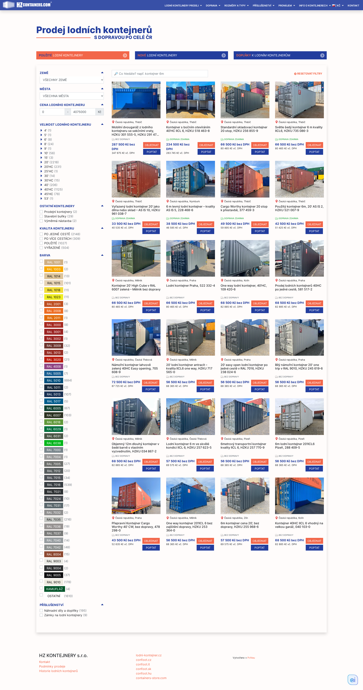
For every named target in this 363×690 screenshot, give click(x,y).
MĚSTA (45, 89)
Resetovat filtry (309, 73)
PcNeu (251, 657)
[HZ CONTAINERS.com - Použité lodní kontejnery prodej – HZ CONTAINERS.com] (28, 5)
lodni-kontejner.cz (149, 655)
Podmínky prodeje (52, 666)
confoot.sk (143, 669)
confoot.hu (143, 673)
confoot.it (143, 664)
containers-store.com (151, 678)
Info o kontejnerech (313, 5)
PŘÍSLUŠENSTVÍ (262, 5)
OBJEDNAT (152, 145)
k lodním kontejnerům (263, 55)
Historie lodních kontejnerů (58, 671)
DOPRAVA (211, 5)
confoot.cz (143, 660)
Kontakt (353, 5)
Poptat (152, 151)
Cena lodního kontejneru (62, 105)
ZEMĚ (44, 73)
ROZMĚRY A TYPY (235, 5)
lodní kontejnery (61, 55)
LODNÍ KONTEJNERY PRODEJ (182, 5)
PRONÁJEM (285, 5)
